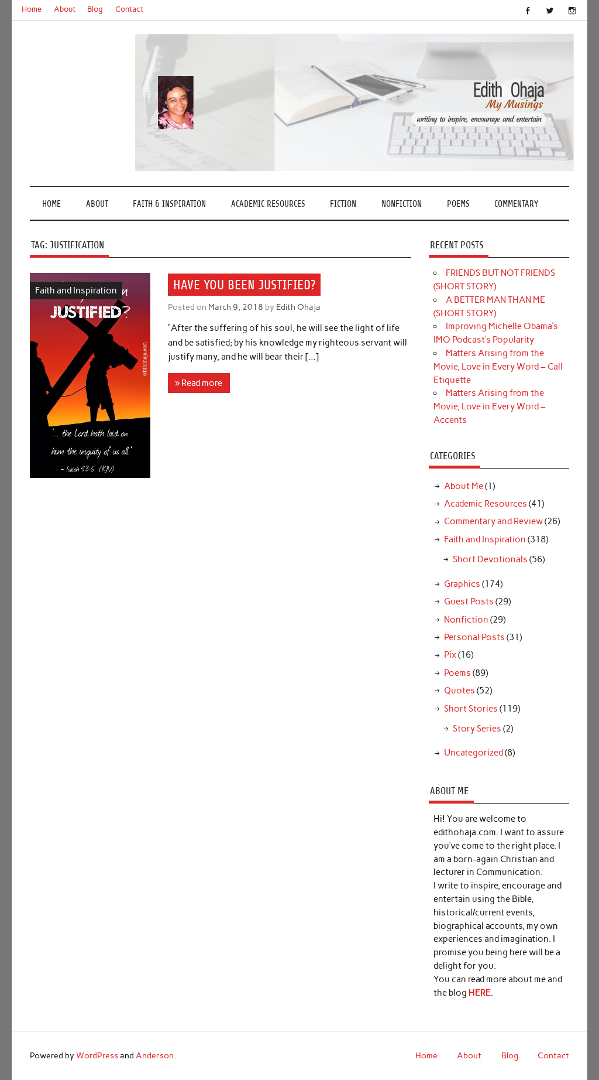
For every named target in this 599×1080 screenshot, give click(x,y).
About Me (463, 486)
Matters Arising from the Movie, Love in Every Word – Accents (489, 406)
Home (32, 9)
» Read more (198, 383)
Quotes (459, 690)
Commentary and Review (493, 521)
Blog (95, 9)
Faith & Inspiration (169, 204)
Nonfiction (401, 204)
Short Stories (471, 708)
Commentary (516, 204)
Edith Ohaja (298, 307)
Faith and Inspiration (76, 290)
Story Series (477, 728)
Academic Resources (268, 204)
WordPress (97, 1055)
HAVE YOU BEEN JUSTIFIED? (244, 284)
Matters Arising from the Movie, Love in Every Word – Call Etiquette (498, 366)
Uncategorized (473, 752)
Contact (129, 9)
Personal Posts (474, 637)
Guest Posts (469, 601)
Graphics (462, 584)
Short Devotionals (490, 559)
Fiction (343, 204)
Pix (450, 655)
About (64, 9)
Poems (458, 204)
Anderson (155, 1055)
